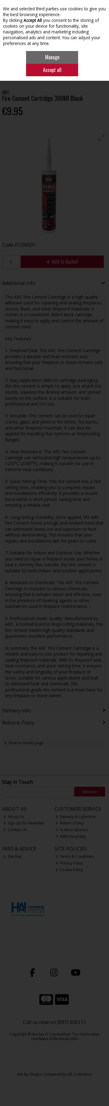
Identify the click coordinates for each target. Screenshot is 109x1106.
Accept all (52, 70)
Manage (52, 57)
